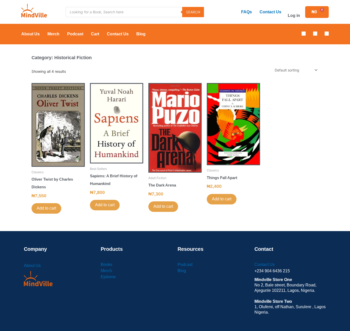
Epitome (108, 277)
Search (193, 12)
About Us (30, 34)
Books (106, 264)
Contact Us (270, 12)
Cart (95, 34)
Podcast (75, 34)
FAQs (246, 12)
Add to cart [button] (46, 208)
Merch (53, 34)
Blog (141, 34)
